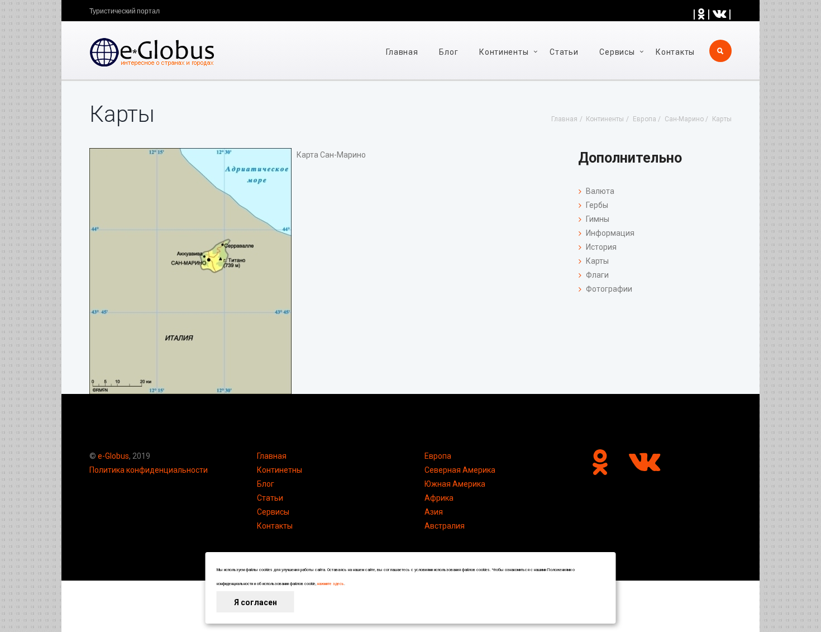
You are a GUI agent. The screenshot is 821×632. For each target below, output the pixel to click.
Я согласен (255, 602)
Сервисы (273, 511)
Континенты (503, 51)
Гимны (597, 219)
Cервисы (616, 51)
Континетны (279, 469)
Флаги (597, 274)
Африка (439, 497)
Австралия (444, 525)
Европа (437, 456)
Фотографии (609, 288)
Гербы (597, 205)
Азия (433, 511)
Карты (597, 260)
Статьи (564, 51)
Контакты (675, 51)
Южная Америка (454, 483)
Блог (448, 51)
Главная (402, 51)
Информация (610, 233)
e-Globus (113, 456)
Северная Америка (459, 469)
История (601, 247)
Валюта (600, 191)
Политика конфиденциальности (148, 469)
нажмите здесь (330, 584)
